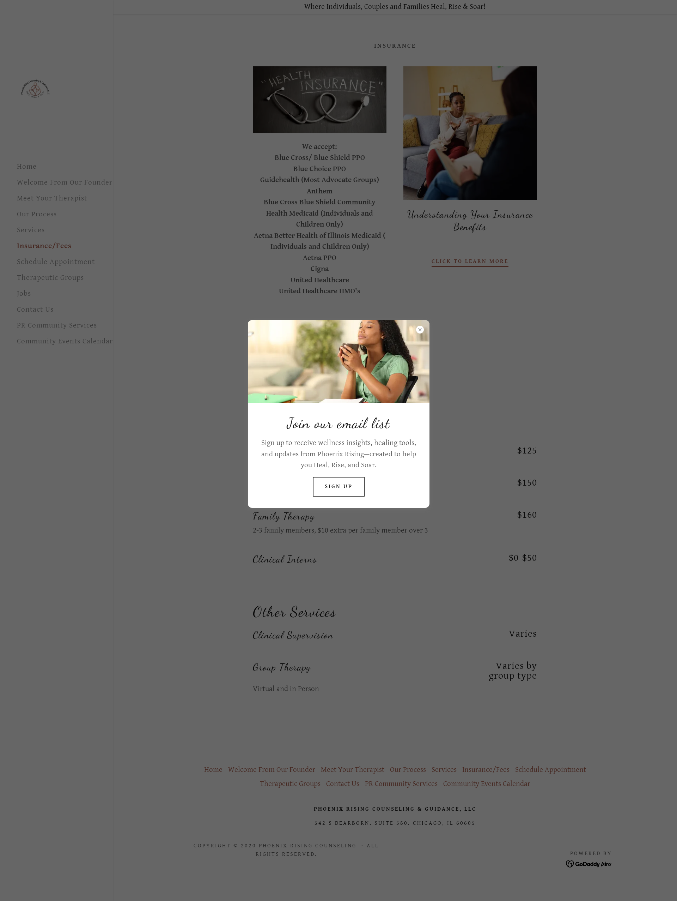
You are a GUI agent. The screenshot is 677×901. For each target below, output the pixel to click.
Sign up (339, 486)
